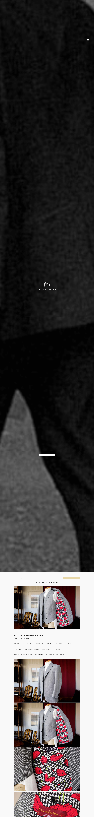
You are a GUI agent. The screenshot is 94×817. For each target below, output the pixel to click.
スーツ (71, 578)
